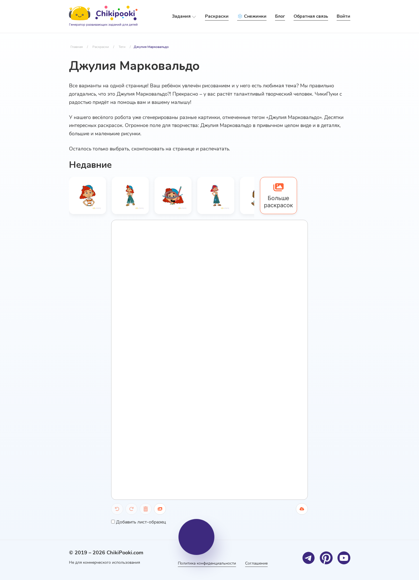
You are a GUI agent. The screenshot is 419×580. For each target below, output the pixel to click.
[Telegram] (308, 557)
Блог (280, 16)
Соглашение (256, 563)
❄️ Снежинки (252, 16)
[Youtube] (343, 557)
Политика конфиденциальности (207, 563)
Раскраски (217, 16)
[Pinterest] (326, 557)
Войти (343, 16)
